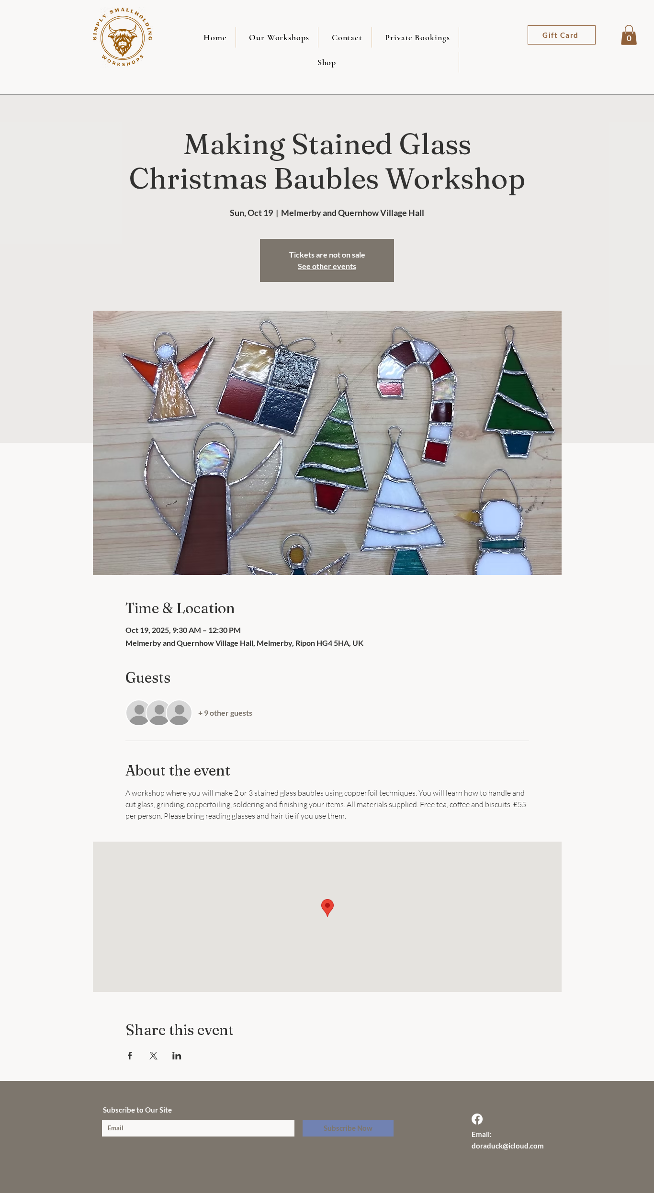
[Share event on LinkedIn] (176, 1055)
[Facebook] (477, 1119)
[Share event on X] (153, 1055)
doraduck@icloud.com (508, 1145)
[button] (628, 35)
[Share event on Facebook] (130, 1055)
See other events (327, 265)
